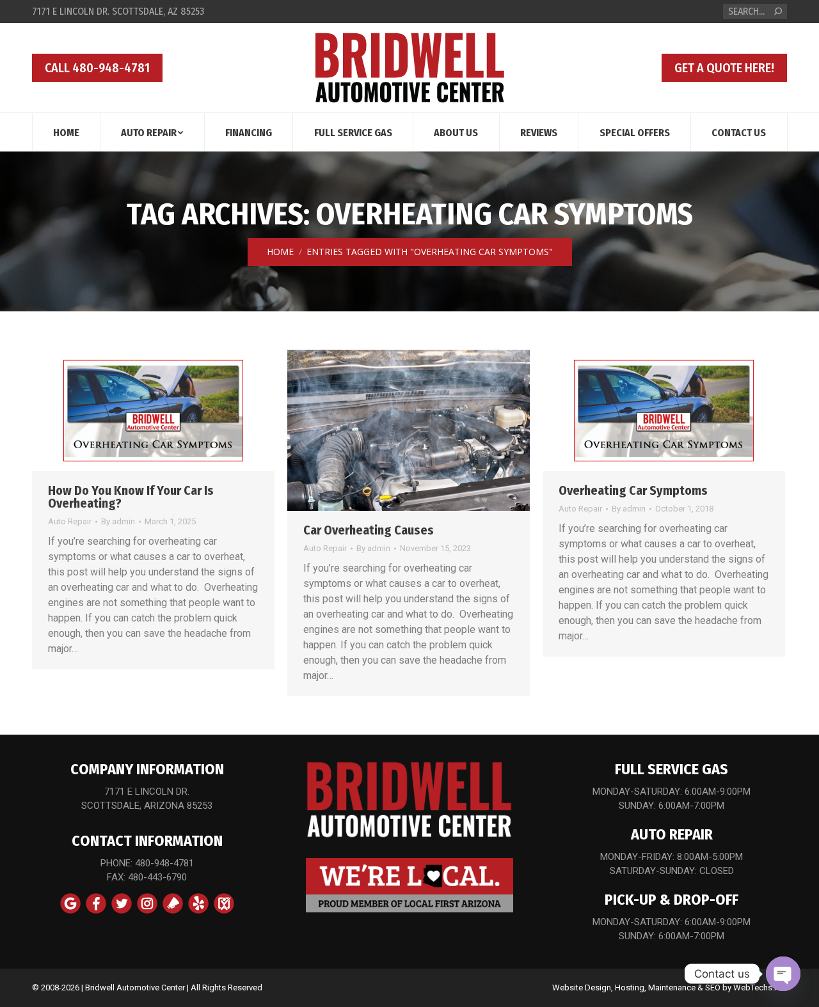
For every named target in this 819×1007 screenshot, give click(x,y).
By (118, 521)
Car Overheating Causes (368, 530)
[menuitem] (66, 132)
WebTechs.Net (760, 987)
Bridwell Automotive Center (135, 987)
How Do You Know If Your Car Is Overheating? (131, 497)
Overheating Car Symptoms (633, 490)
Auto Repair (69, 521)
